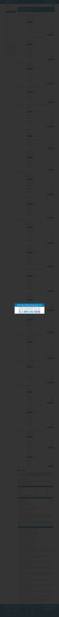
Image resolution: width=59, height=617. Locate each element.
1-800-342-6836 (31, 311)
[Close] (43, 304)
